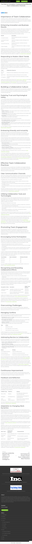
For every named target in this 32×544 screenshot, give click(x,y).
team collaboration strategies (9, 265)
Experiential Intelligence (6, 531)
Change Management (6, 522)
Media (3, 537)
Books (3, 529)
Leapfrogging (4, 514)
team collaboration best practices (22, 158)
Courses (3, 520)
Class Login (4, 527)
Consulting (3, 518)
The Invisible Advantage (6, 533)
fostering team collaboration (22, 79)
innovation (21, 333)
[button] (12, 0)
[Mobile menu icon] (30, 1)
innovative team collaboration (25, 53)
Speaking (3, 516)
